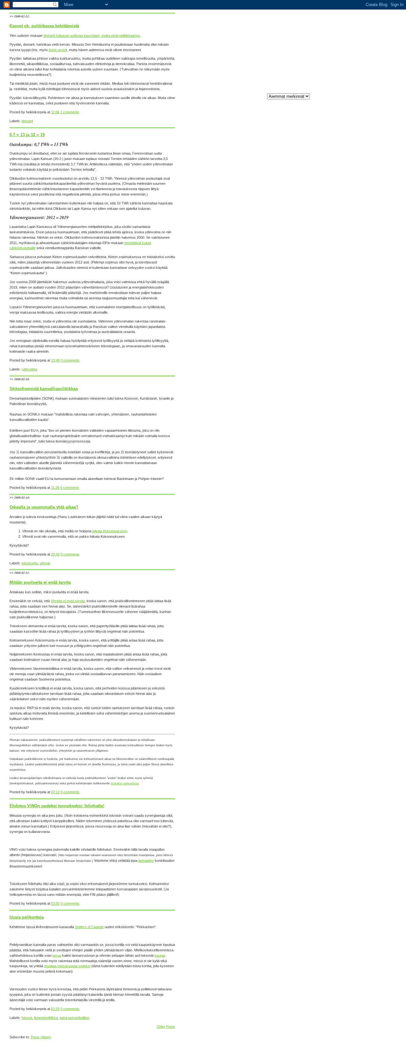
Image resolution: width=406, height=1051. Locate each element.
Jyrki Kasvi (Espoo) (286, 545)
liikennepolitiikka (283, 356)
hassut (276, 334)
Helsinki (277, 146)
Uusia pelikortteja (27, 917)
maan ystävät (281, 168)
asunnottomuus (283, 297)
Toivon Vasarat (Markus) (290, 443)
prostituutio (279, 366)
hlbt (274, 189)
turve (275, 254)
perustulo (278, 243)
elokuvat (277, 318)
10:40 (55, 360)
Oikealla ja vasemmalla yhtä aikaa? (44, 507)
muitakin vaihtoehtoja (125, 783)
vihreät (276, 162)
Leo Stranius (281, 556)
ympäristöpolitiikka (285, 281)
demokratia (279, 179)
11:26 (55, 487)
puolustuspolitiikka (285, 372)
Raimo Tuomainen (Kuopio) (292, 524)
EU (273, 286)
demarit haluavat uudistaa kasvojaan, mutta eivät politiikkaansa (91, 35)
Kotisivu (274, 78)
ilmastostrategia (283, 227)
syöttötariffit (280, 388)
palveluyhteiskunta (285, 238)
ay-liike (276, 302)
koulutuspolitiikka (284, 345)
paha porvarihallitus (286, 361)
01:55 (55, 1009)
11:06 (55, 112)
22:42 (55, 554)
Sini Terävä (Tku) (284, 529)
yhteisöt (277, 275)
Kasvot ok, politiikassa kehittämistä (44, 25)
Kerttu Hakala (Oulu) (287, 513)
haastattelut (280, 323)
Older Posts (166, 1026)
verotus (277, 264)
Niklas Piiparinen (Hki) (288, 454)
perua (56, 955)
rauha (275, 377)
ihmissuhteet (281, 194)
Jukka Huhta (281, 551)
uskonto (277, 259)
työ (273, 200)
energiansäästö (283, 184)
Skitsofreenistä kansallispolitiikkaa (44, 388)
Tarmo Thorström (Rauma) (292, 497)
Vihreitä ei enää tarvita (68, 601)
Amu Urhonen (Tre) (286, 486)
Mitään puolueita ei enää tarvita (40, 582)
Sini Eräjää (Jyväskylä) (289, 518)
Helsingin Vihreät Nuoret (289, 574)
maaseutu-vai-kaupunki (289, 173)
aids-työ (277, 221)
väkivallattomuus (284, 415)
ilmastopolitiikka (283, 114)
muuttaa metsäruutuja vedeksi (67, 966)
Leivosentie (280, 438)
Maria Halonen (282, 449)
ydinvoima (279, 205)
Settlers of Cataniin (89, 927)
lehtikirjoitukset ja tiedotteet (291, 157)
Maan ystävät (281, 601)
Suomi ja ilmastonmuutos (290, 216)
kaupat (159, 955)
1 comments (69, 112)
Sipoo (275, 211)
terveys (277, 393)
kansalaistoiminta (284, 152)
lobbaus (277, 232)
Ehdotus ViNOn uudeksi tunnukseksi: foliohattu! (57, 805)
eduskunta (279, 313)
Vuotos (276, 291)
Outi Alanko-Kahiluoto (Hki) (291, 481)
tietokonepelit (281, 399)
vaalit (275, 120)
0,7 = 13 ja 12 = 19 (27, 134)
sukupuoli (278, 382)
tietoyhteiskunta (283, 404)
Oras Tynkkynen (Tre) (288, 459)
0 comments (70, 360)
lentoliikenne (280, 350)
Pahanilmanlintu (283, 540)
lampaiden (146, 860)
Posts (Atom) (41, 1037)
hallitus (276, 329)
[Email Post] (80, 112)
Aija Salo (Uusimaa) (286, 492)
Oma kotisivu (281, 433)
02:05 (55, 903)
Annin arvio (57, 50)
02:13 (55, 792)
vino (274, 136)
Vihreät (276, 590)
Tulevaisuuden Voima (287, 595)
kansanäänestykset (286, 340)
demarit (277, 307)
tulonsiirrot (279, 409)
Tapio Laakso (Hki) (285, 475)
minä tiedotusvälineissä (289, 141)
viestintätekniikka (284, 270)
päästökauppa (282, 248)
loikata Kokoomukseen (109, 531)
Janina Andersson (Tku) (289, 534)
